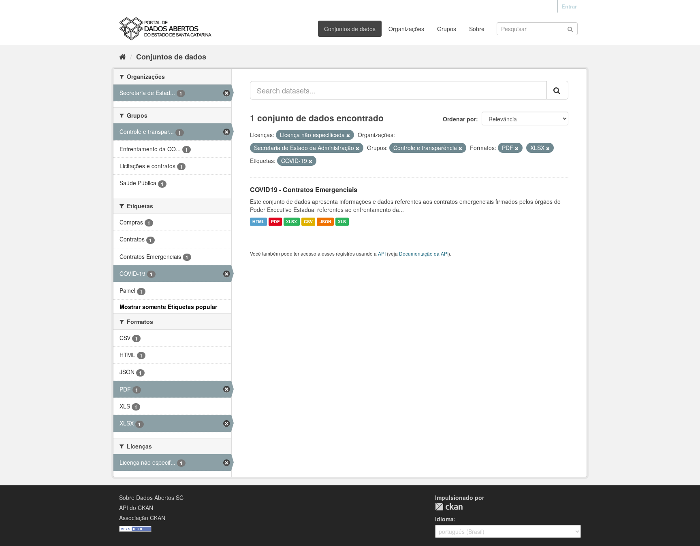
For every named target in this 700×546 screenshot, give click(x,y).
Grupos (446, 29)
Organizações (406, 29)
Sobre (476, 29)
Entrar (569, 6)
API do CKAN (136, 508)
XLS (342, 221)
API (382, 253)
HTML (258, 221)
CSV (308, 221)
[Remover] (348, 135)
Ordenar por (459, 119)
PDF (275, 221)
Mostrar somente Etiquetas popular (168, 307)
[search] (557, 90)
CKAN (449, 506)
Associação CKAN (142, 518)
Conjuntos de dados (350, 29)
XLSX (291, 221)
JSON (325, 221)
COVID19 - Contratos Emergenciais (303, 189)
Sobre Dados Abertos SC (151, 497)
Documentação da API (423, 253)
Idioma (444, 519)
